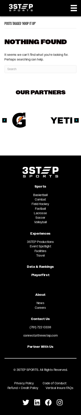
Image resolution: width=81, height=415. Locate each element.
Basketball (40, 195)
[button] (4, 120)
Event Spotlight (40, 246)
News (40, 303)
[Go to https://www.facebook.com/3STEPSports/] (48, 402)
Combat (40, 199)
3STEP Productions (40, 242)
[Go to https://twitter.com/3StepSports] (25, 402)
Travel (40, 255)
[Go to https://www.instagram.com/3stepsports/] (59, 402)
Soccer (40, 217)
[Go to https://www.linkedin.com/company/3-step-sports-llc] (37, 402)
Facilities (41, 251)
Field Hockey (40, 204)
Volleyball (40, 222)
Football (40, 208)
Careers (40, 307)
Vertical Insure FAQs (59, 388)
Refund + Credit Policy (23, 388)
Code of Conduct (55, 383)
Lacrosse (40, 213)
